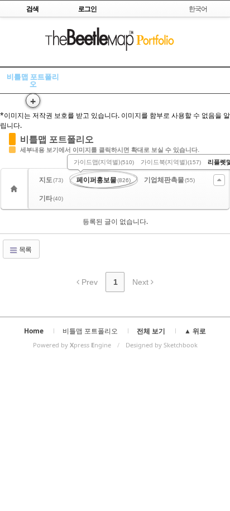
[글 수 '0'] (15, 189)
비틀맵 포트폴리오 (33, 80)
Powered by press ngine (72, 345)
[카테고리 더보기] (219, 180)
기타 (51, 198)
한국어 (198, 8)
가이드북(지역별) (171, 161)
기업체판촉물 (169, 179)
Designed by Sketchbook (162, 345)
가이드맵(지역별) (104, 161)
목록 (24, 249)
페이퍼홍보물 (103, 179)
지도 (51, 179)
